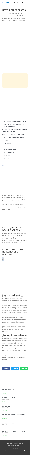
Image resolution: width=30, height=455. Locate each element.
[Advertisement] (15, 104)
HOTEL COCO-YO (8, 423)
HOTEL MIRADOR (8, 389)
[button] (6, 368)
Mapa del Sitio (15, 448)
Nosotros (21, 443)
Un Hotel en (17, 2)
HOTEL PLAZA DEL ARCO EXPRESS (14, 414)
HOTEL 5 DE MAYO (8, 398)
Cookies (16, 443)
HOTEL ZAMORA (8, 406)
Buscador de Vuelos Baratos (15, 445)
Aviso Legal (9, 443)
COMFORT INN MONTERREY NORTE (14, 431)
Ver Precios (4, 393)
